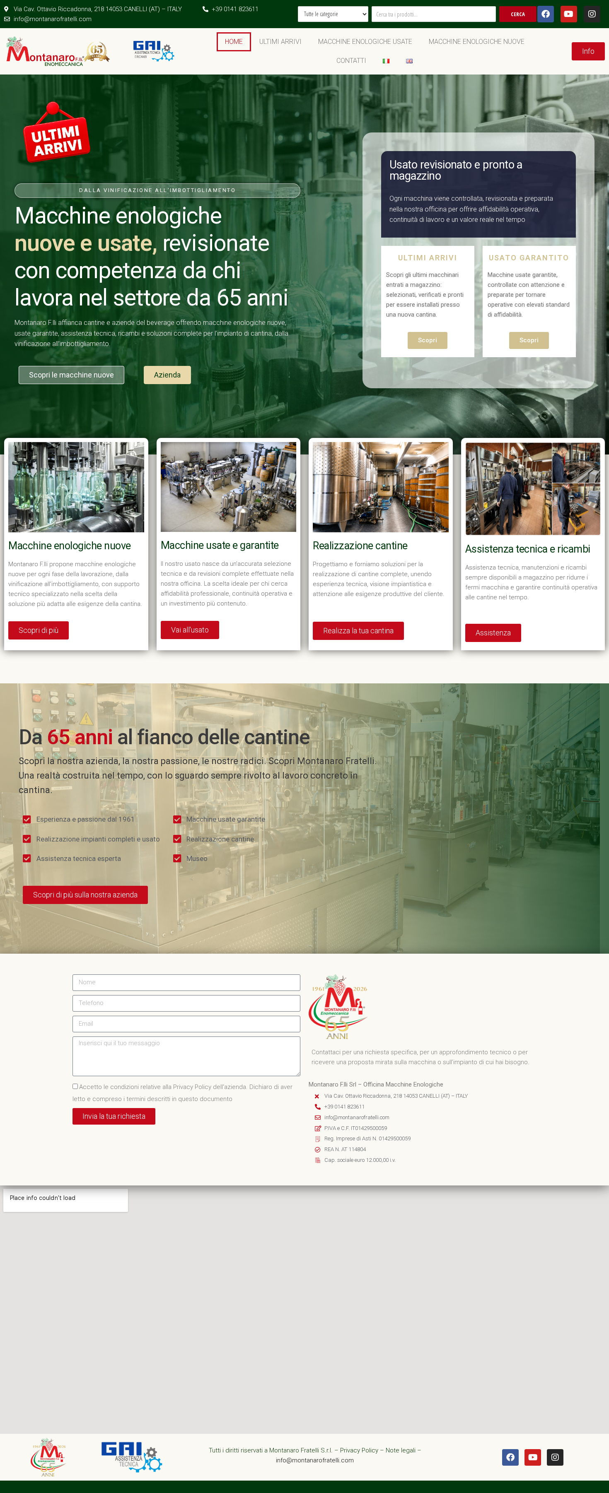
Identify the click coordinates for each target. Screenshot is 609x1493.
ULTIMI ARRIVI (280, 42)
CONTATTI (351, 61)
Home (234, 42)
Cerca (518, 14)
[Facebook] (545, 14)
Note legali (401, 1450)
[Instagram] (592, 14)
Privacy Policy (359, 1450)
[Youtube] (569, 14)
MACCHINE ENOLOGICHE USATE (365, 42)
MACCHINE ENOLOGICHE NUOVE (476, 42)
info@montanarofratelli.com (315, 1460)
